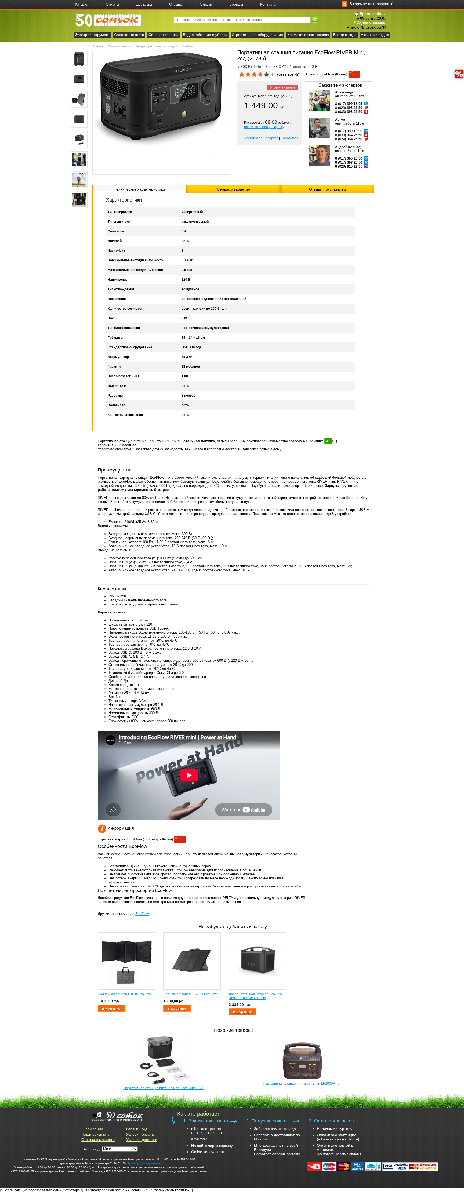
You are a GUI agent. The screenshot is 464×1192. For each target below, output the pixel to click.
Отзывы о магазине (98, 1140)
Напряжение (118, 279)
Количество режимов (125, 308)
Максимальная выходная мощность (136, 270)
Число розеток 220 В (124, 376)
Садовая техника (129, 34)
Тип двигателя (119, 222)
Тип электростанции (124, 328)
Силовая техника (163, 34)
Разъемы (115, 395)
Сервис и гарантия (233, 189)
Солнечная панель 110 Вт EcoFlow (124, 994)
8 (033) (348, 112)
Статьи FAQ (136, 1129)
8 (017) (348, 104)
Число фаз (116, 251)
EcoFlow (187, 46)
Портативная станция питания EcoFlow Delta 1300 (164, 1088)
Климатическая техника (308, 34)
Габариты (115, 337)
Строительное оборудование (257, 34)
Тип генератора (120, 212)
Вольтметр (116, 405)
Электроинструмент (92, 34)
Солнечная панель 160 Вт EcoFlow (190, 994)
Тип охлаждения (121, 289)
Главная (97, 46)
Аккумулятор (118, 357)
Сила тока (116, 231)
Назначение (117, 299)
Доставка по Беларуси (261, 138)
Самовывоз (289, 138)
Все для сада (345, 34)
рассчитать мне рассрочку (264, 127)
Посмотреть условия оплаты (339, 1154)
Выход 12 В (117, 386)
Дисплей (115, 241)
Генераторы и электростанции (157, 46)
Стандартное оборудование (130, 347)
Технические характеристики (139, 189)
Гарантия (115, 366)
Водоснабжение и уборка (205, 34)
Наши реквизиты (95, 1134)
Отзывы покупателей (327, 189)
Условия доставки (141, 1140)
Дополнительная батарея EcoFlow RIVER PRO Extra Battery (255, 996)
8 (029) (348, 108)
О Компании (92, 1129)
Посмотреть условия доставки (277, 1154)
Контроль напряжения (125, 415)
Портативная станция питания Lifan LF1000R (299, 1083)
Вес (111, 318)
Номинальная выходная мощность (136, 260)
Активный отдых (375, 34)
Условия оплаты (140, 1134)
